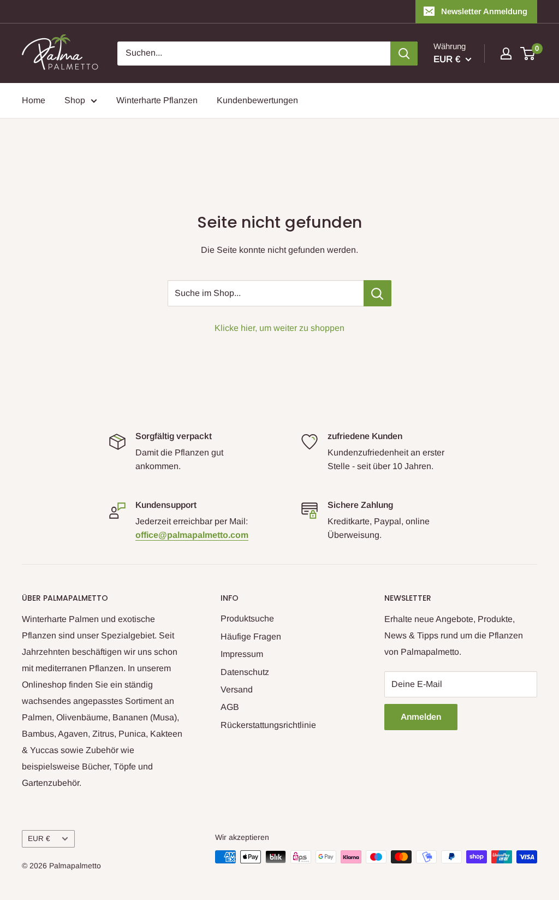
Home (33, 100)
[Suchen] (404, 54)
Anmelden (421, 716)
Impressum (242, 654)
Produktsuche (247, 618)
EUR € (39, 838)
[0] (528, 53)
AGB (230, 707)
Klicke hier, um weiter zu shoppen (279, 328)
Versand (237, 689)
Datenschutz (245, 672)
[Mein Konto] (506, 54)
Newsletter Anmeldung (484, 11)
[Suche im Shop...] (377, 293)
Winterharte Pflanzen (157, 100)
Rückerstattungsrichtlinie (268, 725)
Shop (74, 100)
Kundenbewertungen (257, 100)
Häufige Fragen (251, 636)
